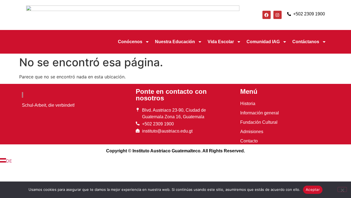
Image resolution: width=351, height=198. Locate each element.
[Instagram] (277, 15)
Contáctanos (305, 41)
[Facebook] (266, 15)
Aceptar (313, 189)
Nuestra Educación (175, 41)
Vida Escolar (221, 41)
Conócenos (130, 41)
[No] (342, 189)
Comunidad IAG (263, 41)
